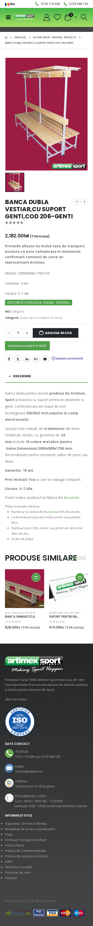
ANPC (9, 861)
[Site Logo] (24, 17)
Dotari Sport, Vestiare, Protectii (41, 317)
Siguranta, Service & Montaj (25, 823)
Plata (9, 834)
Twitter (18, 359)
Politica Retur (15, 845)
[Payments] (44, 913)
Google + (36, 359)
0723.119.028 (24, 756)
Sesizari (11, 878)
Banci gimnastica (14, 612)
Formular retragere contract (25, 840)
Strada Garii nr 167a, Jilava (35, 786)
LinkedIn (27, 359)
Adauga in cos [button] (35, 577)
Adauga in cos (58, 333)
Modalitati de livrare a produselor (30, 829)
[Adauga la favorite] (41, 613)
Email (45, 359)
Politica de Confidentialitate (25, 850)
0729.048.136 (50, 756)
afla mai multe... (17, 699)
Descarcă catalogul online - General (38, 302)
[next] (84, 201)
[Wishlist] (57, 17)
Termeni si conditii (18, 867)
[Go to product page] (24, 588)
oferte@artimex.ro (29, 771)
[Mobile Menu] (8, 17)
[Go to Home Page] (6, 37)
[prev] (77, 201)
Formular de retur (18, 872)
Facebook (9, 359)
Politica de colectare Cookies (26, 856)
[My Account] (47, 17)
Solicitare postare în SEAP (27, 345)
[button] (84, 17)
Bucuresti (71, 497)
